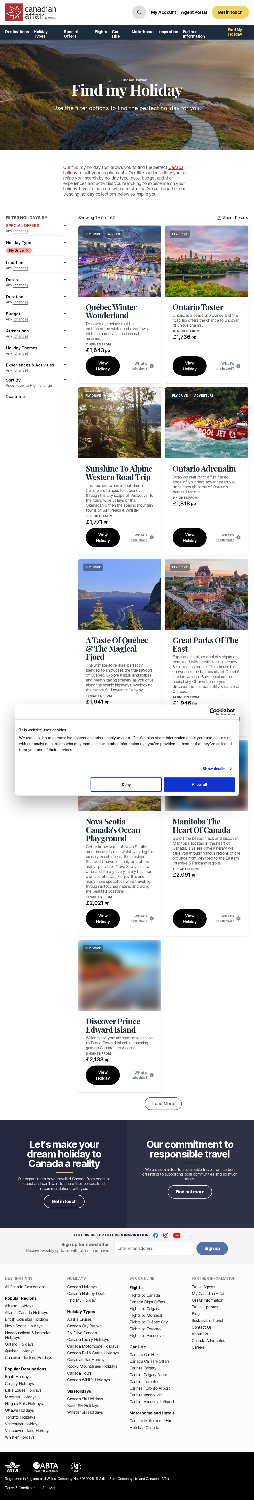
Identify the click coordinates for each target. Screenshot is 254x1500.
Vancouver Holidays (22, 1423)
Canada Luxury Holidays (88, 1339)
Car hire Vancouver (145, 1394)
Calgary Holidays (19, 1383)
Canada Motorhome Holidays (92, 1346)
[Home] (109, 80)
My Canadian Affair (208, 1293)
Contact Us (202, 1327)
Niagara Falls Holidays (24, 1403)
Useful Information (207, 1300)
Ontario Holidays (19, 1344)
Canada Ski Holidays (85, 1398)
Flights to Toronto (144, 1328)
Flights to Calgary (144, 1308)
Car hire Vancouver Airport (151, 1401)
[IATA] (13, 1467)
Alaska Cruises (79, 1319)
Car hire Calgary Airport (149, 1374)
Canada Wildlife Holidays (88, 1379)
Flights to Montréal (145, 1315)
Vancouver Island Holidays (28, 1430)
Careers (198, 1347)
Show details (214, 769)
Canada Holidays (82, 1286)
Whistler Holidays (19, 1437)
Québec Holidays (19, 1350)
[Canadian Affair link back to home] (30, 12)
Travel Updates (205, 1306)
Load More (163, 1103)
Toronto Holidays (20, 1417)
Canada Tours (79, 1373)
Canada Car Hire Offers (149, 1361)
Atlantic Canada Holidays (26, 1312)
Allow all (199, 784)
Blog (195, 1313)
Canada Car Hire (143, 1354)
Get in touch (64, 1201)
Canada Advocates (208, 1340)
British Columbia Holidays (26, 1319)
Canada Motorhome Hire (150, 1420)
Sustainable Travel (207, 1320)
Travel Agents (203, 1286)
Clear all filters (17, 396)
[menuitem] (17, 32)
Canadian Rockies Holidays (28, 1357)
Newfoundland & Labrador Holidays (28, 1335)
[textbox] (154, 1248)
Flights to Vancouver (147, 1335)
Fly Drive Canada (82, 1332)
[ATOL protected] (76, 1467)
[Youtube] (176, 1235)
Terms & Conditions (20, 1488)
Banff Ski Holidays (83, 1405)
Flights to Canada (144, 1295)
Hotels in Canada (144, 1427)
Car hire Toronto (143, 1381)
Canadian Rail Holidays (86, 1359)
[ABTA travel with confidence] (46, 1467)
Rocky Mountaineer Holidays (92, 1366)
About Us (200, 1333)
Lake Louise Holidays (23, 1390)
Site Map (49, 1488)
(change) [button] (20, 231)
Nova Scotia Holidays (23, 1325)
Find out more (190, 1191)
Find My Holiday (81, 1300)
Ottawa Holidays (19, 1410)
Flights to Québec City (148, 1321)
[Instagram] (165, 1235)
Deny (126, 784)
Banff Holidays (18, 1376)
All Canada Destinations (25, 1286)
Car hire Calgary (142, 1367)
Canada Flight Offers (147, 1301)
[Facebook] (155, 1235)
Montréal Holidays (20, 1396)
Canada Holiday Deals (86, 1293)
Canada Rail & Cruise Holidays (93, 1352)
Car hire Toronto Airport (149, 1388)
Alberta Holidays (19, 1305)
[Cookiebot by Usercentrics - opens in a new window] (213, 712)
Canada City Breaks (84, 1325)
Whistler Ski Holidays (85, 1412)
